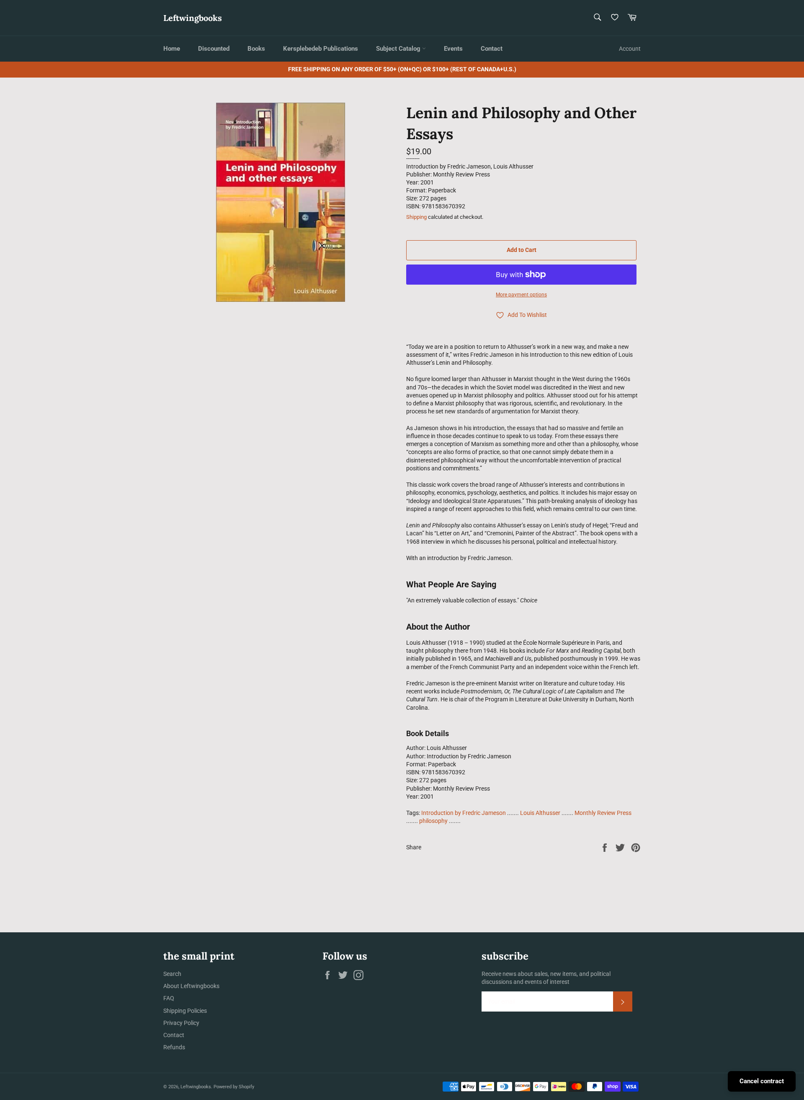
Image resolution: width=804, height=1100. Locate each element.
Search (172, 973)
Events (453, 48)
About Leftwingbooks (191, 986)
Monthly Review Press (603, 812)
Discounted (213, 48)
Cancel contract (762, 1081)
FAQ (168, 998)
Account (630, 48)
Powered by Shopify (234, 1087)
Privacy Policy (181, 1023)
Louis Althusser (540, 812)
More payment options (521, 295)
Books (256, 48)
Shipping (416, 217)
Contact (491, 48)
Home (171, 48)
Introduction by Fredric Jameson (463, 812)
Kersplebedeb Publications (320, 48)
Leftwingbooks (192, 18)
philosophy (433, 820)
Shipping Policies (185, 1010)
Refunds (174, 1047)
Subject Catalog (399, 48)
